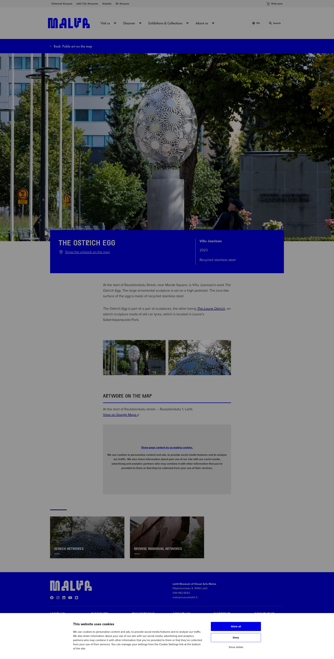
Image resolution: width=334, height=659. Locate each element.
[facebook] (52, 598)
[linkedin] (63, 598)
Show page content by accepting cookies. (167, 447)
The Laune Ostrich (211, 309)
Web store (277, 3)
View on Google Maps (120, 415)
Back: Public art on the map (72, 46)
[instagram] (57, 598)
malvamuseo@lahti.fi (185, 597)
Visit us (110, 23)
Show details (236, 647)
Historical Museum (61, 3)
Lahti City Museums (87, 3)
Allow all (236, 626)
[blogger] (76, 598)
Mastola (106, 3)
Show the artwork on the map (87, 252)
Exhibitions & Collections (170, 23)
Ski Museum (122, 3)
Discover (134, 23)
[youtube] (70, 598)
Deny (236, 637)
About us (207, 23)
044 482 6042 (181, 593)
